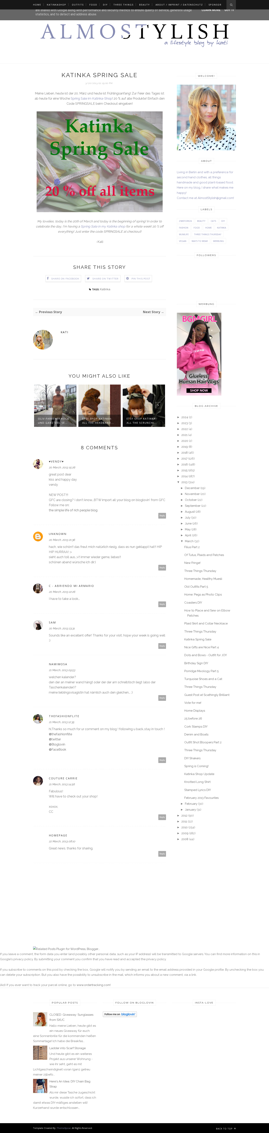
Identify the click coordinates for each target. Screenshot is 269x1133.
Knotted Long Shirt (197, 782)
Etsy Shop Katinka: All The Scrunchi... (97, 421)
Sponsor (215, 4)
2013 (184, 482)
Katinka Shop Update (199, 774)
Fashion (183, 227)
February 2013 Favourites (201, 798)
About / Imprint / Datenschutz (179, 4)
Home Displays (194, 710)
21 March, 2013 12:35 (61, 722)
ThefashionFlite (64, 716)
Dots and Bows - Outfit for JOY (205, 655)
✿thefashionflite (60, 734)
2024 (184, 417)
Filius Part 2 (192, 547)
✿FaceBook (57, 749)
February (191, 804)
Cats (213, 220)
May (188, 529)
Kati (64, 332)
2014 (184, 476)
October (191, 500)
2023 (184, 423)
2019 (184, 447)
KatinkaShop (56, 4)
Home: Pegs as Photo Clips (203, 594)
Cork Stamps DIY (196, 726)
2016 (184, 464)
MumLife (184, 234)
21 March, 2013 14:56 (62, 784)
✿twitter (55, 739)
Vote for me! (192, 703)
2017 (184, 458)
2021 (184, 435)
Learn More (211, 10)
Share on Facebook (65, 278)
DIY (105, 4)
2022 (184, 429)
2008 (184, 839)
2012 (184, 815)
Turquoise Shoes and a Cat (203, 679)
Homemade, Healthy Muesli (203, 579)
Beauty (144, 4)
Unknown (58, 534)
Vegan (182, 241)
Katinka (105, 289)
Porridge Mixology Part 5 (201, 671)
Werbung (218, 241)
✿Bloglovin (57, 744)
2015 (184, 470)
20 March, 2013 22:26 (62, 591)
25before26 (185, 220)
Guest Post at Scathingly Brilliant (206, 695)
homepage (58, 835)
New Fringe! (192, 563)
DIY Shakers (192, 758)
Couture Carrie (63, 778)
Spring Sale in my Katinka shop (103, 226)
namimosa (58, 664)
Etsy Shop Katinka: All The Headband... (54, 421)
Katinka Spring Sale (197, 639)
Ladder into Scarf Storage (67, 1048)
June (188, 523)
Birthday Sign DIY (196, 663)
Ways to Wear (200, 241)
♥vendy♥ (56, 461)
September (192, 506)
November (192, 494)
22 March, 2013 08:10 (62, 841)
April (188, 535)
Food (93, 4)
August (190, 511)
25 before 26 (193, 718)
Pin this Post (141, 278)
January (190, 809)
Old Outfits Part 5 (196, 586)
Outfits (78, 4)
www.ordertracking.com (93, 985)
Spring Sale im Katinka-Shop (91, 98)
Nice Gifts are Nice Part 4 (201, 647)
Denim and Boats (196, 734)
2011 (184, 821)
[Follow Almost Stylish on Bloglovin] (120, 1016)
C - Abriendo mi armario (71, 586)
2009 (184, 833)
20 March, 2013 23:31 (62, 628)
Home (37, 4)
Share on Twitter (105, 278)
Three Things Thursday (207, 234)
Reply (162, 516)
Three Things (123, 4)
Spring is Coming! (196, 766)
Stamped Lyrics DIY (197, 790)
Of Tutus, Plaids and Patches (204, 555)
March (189, 541)
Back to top (224, 1128)
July (187, 517)
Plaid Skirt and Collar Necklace (206, 623)
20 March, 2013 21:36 (62, 539)
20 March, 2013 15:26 (62, 467)
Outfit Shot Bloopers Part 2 (203, 742)
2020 (184, 441)
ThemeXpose (64, 1128)
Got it (229, 10)
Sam (52, 622)
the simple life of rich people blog (73, 510)
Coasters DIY (193, 602)
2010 (184, 827)
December (192, 488)
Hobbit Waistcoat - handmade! (142, 421)
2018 (184, 452)
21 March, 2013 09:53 (62, 670)
